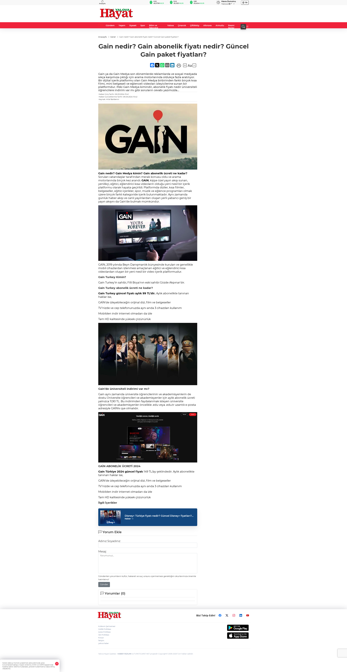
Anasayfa (102, 3)
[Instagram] (234, 615)
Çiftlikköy (194, 25)
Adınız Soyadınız (109, 541)
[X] (227, 615)
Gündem (110, 25)
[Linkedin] (240, 615)
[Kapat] (57, 664)
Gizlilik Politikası (104, 629)
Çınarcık (182, 25)
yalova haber (103, 643)
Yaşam (122, 25)
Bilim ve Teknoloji (153, 26)
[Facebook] (220, 615)
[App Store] (231, 635)
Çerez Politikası (104, 632)
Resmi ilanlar (231, 26)
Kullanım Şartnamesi (106, 626)
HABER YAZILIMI (124, 654)
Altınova (207, 25)
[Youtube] (247, 615)
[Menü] (247, 26)
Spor (142, 25)
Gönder (104, 584)
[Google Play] (231, 628)
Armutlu (220, 25)
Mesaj (102, 551)
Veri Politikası (103, 635)
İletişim (101, 640)
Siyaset (132, 25)
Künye (101, 638)
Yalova (170, 25)
